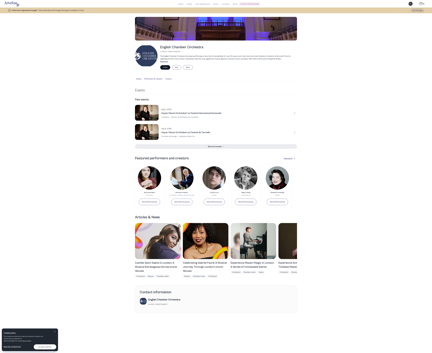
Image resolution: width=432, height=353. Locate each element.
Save (176, 67)
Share (188, 67)
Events (180, 4)
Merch (235, 4)
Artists (189, 4)
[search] (411, 4)
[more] (294, 113)
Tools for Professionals (249, 4)
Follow (165, 67)
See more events (215, 146)
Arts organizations (203, 4)
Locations (225, 4)
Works (215, 4)
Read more (164, 61)
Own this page (417, 10)
